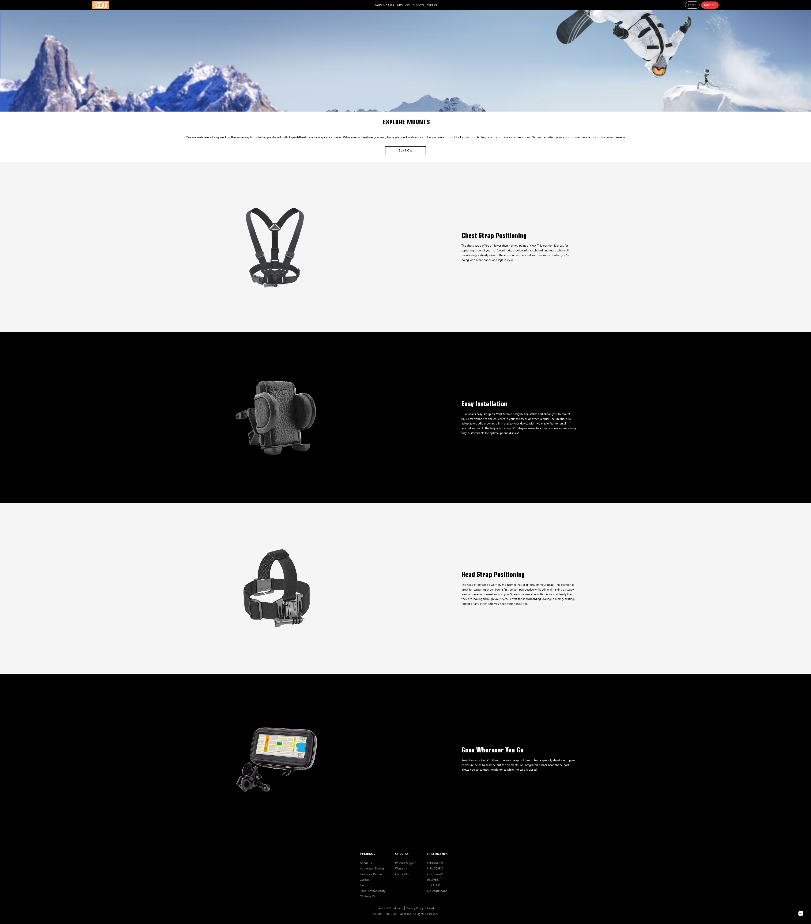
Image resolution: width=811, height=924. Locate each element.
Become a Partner (371, 874)
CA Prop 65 (367, 896)
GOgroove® (435, 874)
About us (366, 863)
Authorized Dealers (372, 868)
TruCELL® (433, 885)
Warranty (401, 868)
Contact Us (402, 874)
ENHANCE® (435, 863)
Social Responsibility (372, 891)
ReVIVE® (433, 880)
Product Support (405, 863)
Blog (363, 885)
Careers (365, 880)
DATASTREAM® (437, 891)
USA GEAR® (435, 868)
